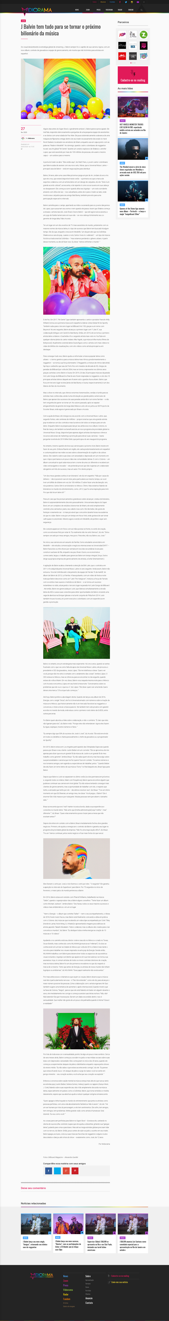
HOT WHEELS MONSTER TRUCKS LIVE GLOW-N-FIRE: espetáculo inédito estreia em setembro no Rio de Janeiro (133, 128)
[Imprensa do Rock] (133, 56)
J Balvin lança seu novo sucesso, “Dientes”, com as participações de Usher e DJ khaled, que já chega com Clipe (68, 1245)
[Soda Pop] (143, 45)
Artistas (65, 1303)
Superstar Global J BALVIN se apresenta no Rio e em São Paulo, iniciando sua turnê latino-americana (99, 1245)
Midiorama (31, 138)
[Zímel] (143, 34)
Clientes (87, 1294)
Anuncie (103, 2)
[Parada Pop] (143, 56)
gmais (66, 1170)
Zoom (88, 10)
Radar (120, 10)
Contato (112, 2)
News (77, 10)
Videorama (109, 10)
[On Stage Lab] (133, 34)
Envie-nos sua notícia (119, 1282)
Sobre (95, 2)
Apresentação (89, 1280)
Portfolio (88, 1290)
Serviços (88, 1283)
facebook (48, 1170)
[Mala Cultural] (122, 56)
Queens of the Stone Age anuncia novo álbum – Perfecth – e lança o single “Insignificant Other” (133, 211)
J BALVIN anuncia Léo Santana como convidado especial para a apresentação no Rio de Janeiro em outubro (133, 1245)
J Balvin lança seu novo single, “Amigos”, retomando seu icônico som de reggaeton (35, 1244)
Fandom (130, 10)
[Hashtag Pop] (122, 34)
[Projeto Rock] (133, 45)
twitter (57, 1170)
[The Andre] (122, 45)
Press (98, 10)
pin (75, 1170)
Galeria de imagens (69, 1306)
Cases (87, 1287)
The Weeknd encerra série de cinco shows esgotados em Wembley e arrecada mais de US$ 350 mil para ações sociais (133, 171)
